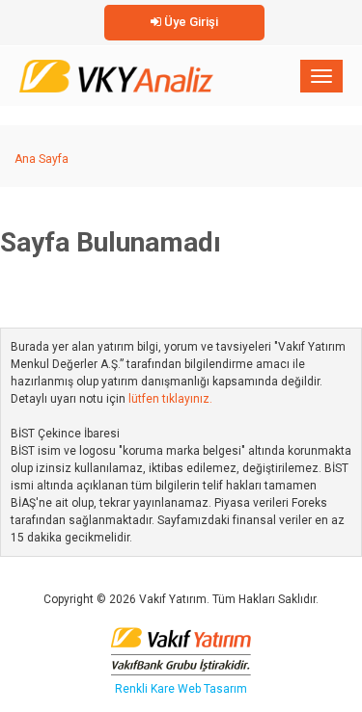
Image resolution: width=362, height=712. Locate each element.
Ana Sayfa (41, 159)
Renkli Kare (146, 689)
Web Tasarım (212, 689)
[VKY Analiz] (116, 72)
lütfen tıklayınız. (170, 399)
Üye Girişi (189, 21)
